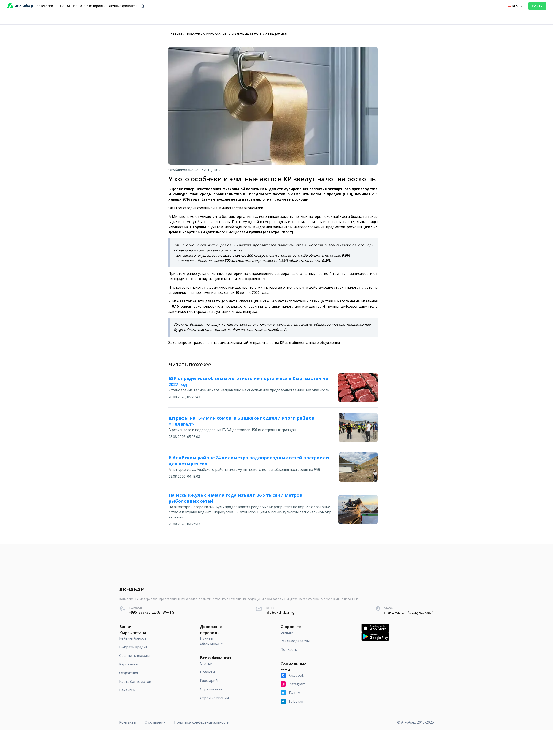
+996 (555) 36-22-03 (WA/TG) (152, 612)
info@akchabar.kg (279, 612)
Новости (192, 34)
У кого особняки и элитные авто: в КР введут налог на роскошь (257, 34)
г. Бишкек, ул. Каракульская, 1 (409, 612)
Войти (537, 6)
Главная (175, 34)
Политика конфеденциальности (201, 722)
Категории (45, 6)
